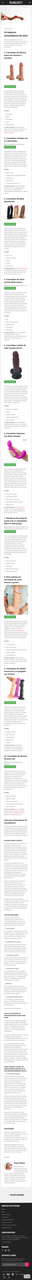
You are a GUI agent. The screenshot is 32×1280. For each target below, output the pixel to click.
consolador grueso (19, 630)
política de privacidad (7, 1220)
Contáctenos (5, 1217)
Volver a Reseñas (17, 1195)
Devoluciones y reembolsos (9, 1225)
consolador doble (22, 268)
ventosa (7, 395)
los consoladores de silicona (17, 811)
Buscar (3, 1209)
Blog (3, 1212)
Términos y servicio (7, 1222)
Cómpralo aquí (9, 87)
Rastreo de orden (6, 1228)
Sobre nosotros (6, 1214)
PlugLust (7, 1271)
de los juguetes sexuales (13, 132)
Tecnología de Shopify (14, 1271)
